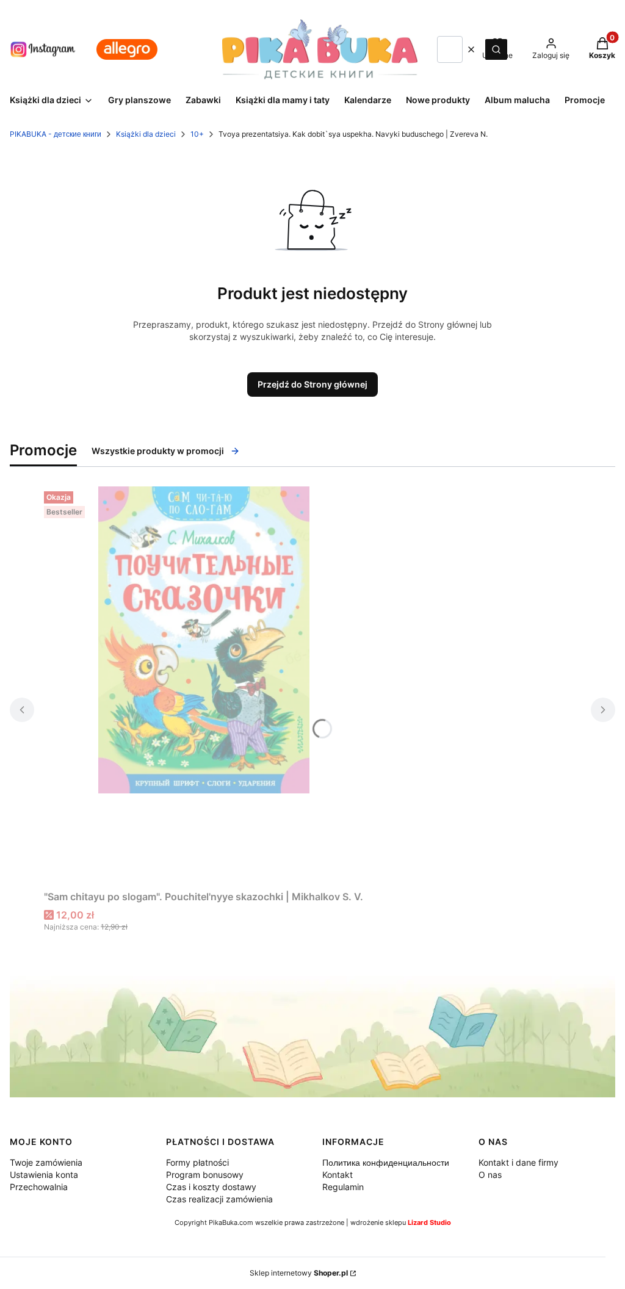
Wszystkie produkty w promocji (158, 451)
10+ (197, 134)
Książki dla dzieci (146, 134)
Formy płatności (197, 1162)
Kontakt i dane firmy (518, 1162)
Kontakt (337, 1174)
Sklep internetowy (299, 1272)
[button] (496, 49)
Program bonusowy (205, 1174)
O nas (490, 1174)
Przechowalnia (39, 1187)
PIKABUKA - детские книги (55, 134)
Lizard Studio (429, 1223)
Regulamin (343, 1187)
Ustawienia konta (44, 1174)
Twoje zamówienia (46, 1162)
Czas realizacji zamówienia (219, 1199)
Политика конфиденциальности (385, 1162)
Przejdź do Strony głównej (312, 384)
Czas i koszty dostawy (211, 1187)
